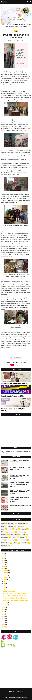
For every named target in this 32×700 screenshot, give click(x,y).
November (6, 572)
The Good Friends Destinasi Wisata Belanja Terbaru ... (15, 598)
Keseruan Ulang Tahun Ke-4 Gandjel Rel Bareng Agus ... (15, 600)
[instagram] (27, 2)
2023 (3, 560)
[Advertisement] (16, 669)
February (6, 603)
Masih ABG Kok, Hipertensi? (9, 591)
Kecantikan (23, 529)
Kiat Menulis (3, 534)
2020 (3, 566)
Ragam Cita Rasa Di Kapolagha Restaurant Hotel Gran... (15, 594)
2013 (3, 618)
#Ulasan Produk (17, 357)
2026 (3, 554)
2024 (3, 558)
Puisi (2, 540)
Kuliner (24, 534)
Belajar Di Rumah (21, 523)
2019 (3, 568)
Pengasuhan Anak (4, 537)
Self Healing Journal (5, 542)
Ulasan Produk (4, 545)
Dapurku (19, 526)
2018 (3, 607)
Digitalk (2, 529)
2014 (3, 616)
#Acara (11, 357)
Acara (16, 31)
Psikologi (22, 537)
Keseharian (12, 531)
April (5, 587)
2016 (3, 612)
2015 (3, 614)
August (5, 579)
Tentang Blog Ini (24, 542)
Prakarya (14, 537)
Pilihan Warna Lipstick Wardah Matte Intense (20, 505)
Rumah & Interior (22, 540)
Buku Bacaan (10, 526)
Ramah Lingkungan (11, 540)
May (5, 585)
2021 (3, 564)
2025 (3, 556)
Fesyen (10, 529)
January (6, 605)
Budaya (2, 526)
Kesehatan (21, 531)
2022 (3, 562)
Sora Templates (13, 697)
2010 (3, 624)
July (5, 581)
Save (12, 365)
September (6, 577)
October (6, 575)
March (5, 589)
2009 (3, 626)
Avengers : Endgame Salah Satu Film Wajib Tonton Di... (15, 596)
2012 (3, 620)
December (6, 570)
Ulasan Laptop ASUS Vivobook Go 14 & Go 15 (13, 396)
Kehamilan (3, 531)
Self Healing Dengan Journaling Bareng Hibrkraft (15, 383)
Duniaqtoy (25, 697)
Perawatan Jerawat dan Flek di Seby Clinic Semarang (13, 410)
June (5, 583)
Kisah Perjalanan (14, 534)
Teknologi (15, 542)
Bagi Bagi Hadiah (11, 523)
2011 (3, 622)
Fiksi (16, 529)
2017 (3, 610)
